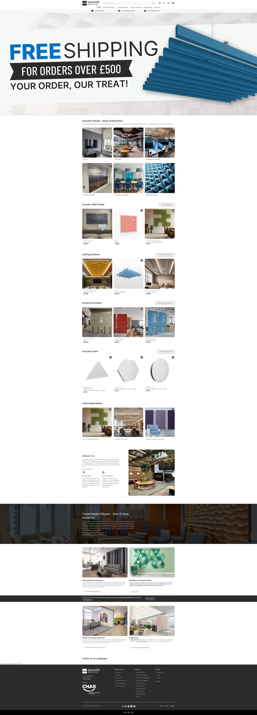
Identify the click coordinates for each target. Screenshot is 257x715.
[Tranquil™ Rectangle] (128, 422)
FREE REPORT (147, 7)
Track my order (119, 677)
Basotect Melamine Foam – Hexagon (126, 389)
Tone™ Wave (87, 242)
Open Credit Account (120, 686)
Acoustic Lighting (141, 694)
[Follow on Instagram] (126, 706)
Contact (159, 677)
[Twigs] (128, 224)
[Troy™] (97, 322)
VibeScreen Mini (151, 340)
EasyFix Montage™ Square (154, 242)
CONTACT (157, 7)
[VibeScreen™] (128, 322)
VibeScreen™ (119, 340)
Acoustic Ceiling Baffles (142, 677)
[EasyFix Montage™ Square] (160, 224)
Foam (92, 388)
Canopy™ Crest (88, 292)
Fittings (138, 696)
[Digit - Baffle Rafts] (128, 274)
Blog (158, 675)
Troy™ (85, 340)
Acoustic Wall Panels (141, 675)
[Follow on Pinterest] (129, 706)
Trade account (160, 672)
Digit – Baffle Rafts (120, 292)
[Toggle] (83, 591)
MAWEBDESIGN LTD (97, 705)
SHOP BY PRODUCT (108, 7)
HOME (99, 7)
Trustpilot (157, 681)
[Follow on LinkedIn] (131, 706)
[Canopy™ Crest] (97, 274)
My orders (117, 675)
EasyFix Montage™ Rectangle (155, 439)
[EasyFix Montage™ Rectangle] (160, 422)
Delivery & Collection (120, 683)
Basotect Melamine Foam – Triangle (94, 390)
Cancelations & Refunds (120, 680)
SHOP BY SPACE (123, 7)
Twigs (116, 242)
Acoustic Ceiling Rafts (142, 680)
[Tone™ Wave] (97, 224)
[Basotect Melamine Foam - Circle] (160, 371)
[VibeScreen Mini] (160, 322)
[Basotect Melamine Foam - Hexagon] (128, 371)
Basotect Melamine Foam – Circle (156, 389)
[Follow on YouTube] (134, 706)
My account (118, 672)
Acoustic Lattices (140, 688)
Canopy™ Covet (150, 292)
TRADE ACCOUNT (136, 7)
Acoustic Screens (140, 683)
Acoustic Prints (140, 686)
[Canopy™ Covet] (160, 274)
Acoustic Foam (140, 691)
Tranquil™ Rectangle (121, 439)
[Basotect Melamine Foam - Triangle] (97, 371)
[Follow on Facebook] (123, 706)
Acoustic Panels (140, 672)
